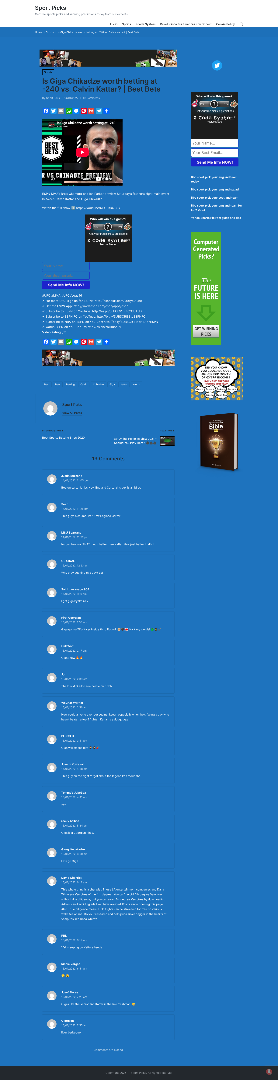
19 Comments (91, 97)
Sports (48, 72)
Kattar (123, 384)
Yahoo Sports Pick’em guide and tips (216, 218)
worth (136, 384)
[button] (72, 412)
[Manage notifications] (269, 1072)
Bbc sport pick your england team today (214, 179)
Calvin (83, 384)
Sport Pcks (72, 404)
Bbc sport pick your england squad (215, 189)
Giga (112, 384)
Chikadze (98, 384)
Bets (58, 384)
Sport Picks (50, 8)
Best (47, 384)
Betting (70, 384)
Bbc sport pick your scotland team (214, 197)
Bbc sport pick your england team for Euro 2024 (216, 208)
